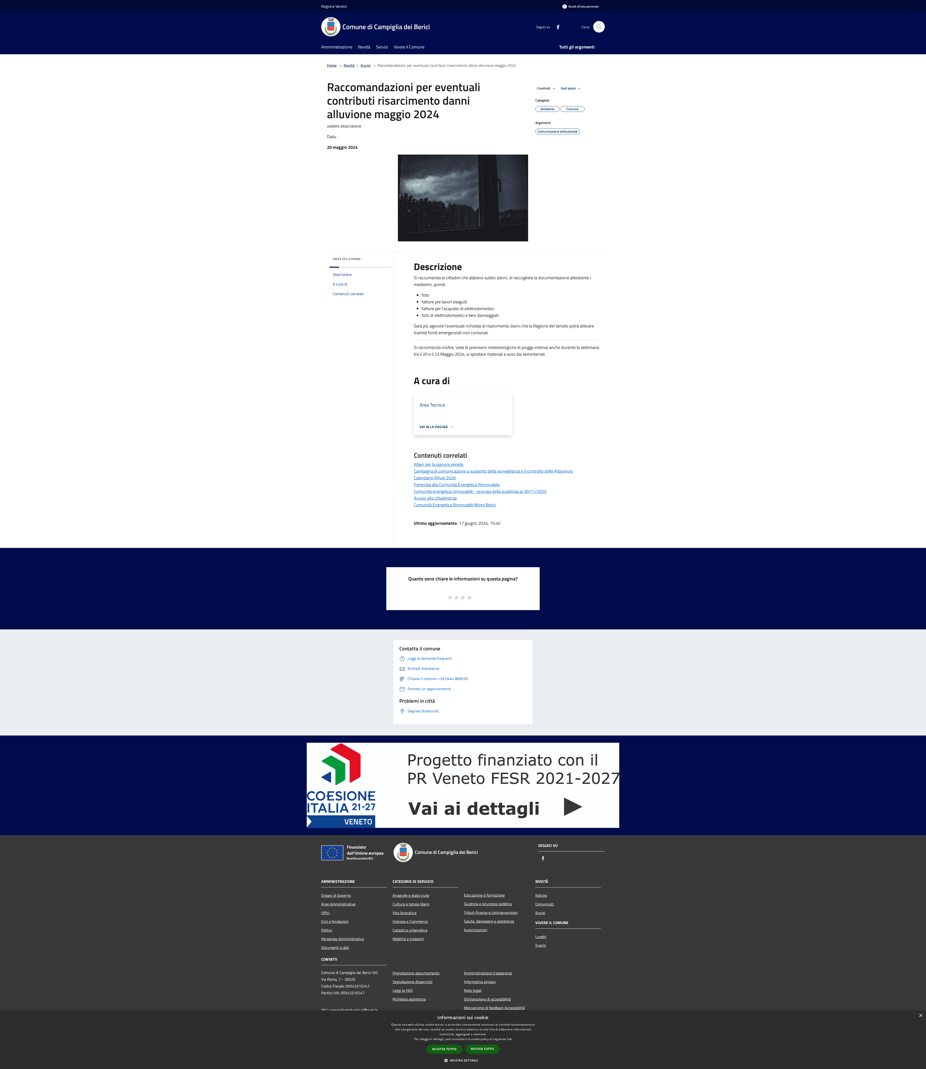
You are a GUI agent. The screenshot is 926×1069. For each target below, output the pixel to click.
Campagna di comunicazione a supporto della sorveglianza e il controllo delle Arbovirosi (493, 471)
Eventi (540, 945)
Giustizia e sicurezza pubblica (488, 904)
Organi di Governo (336, 895)
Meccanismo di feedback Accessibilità (494, 1008)
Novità (349, 65)
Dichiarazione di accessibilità (487, 999)
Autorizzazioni (475, 930)
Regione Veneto (334, 6)
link (509, 1039)
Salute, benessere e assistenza (489, 921)
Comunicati (544, 904)
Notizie (541, 895)
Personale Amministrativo (342, 939)
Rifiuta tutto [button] (482, 1049)
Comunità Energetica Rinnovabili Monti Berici (455, 505)
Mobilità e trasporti (408, 939)
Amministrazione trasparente (488, 973)
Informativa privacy (480, 982)
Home (332, 65)
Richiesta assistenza (409, 999)
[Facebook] (556, 26)
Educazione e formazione (484, 895)
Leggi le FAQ (403, 990)
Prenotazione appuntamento (416, 973)
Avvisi (366, 65)
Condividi (544, 88)
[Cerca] (599, 27)
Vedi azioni (569, 88)
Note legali (473, 990)
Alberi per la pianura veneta (438, 464)
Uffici (325, 913)
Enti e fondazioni (335, 921)
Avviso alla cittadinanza (435, 498)
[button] (463, 1060)
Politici (326, 930)
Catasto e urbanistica (410, 930)
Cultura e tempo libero (411, 904)
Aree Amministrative (338, 904)
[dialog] (463, 1039)
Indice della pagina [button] (347, 259)
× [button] (920, 1015)
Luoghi (540, 937)
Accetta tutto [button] (444, 1049)
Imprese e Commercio (410, 921)
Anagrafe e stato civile (411, 895)
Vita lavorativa (404, 913)
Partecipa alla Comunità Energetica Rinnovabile (457, 484)
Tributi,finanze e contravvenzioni (491, 912)
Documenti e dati (335, 947)
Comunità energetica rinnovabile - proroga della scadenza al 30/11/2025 (480, 491)
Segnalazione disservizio (412, 982)
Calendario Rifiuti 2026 (435, 478)
